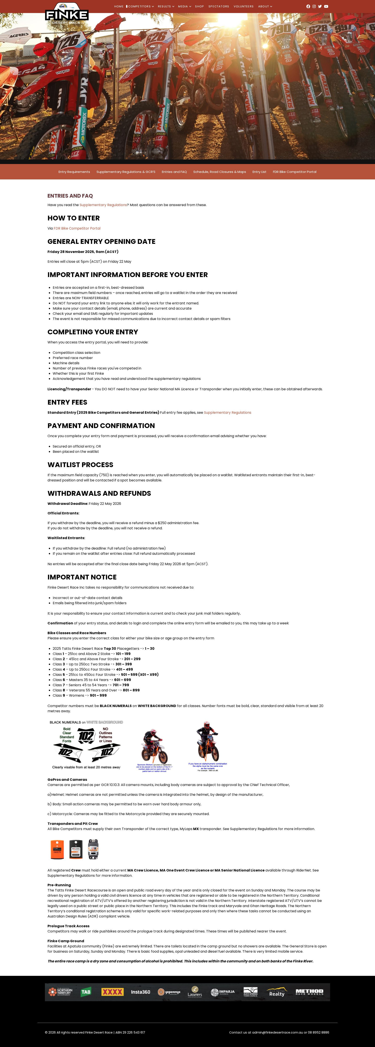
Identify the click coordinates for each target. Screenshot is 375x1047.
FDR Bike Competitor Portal (77, 228)
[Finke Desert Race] (67, 12)
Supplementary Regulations (103, 204)
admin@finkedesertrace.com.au (277, 1032)
